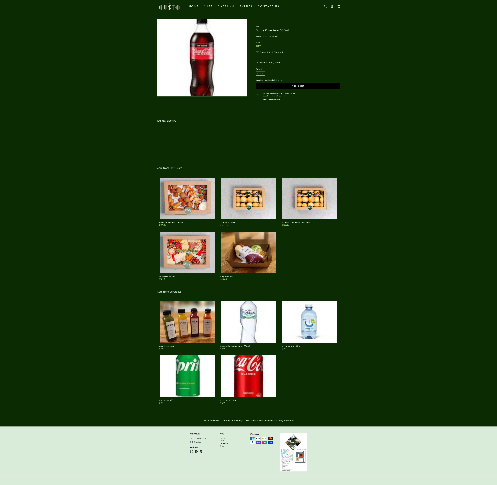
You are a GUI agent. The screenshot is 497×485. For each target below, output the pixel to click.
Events (246, 6)
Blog (222, 446)
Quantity (260, 69)
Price (258, 43)
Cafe (208, 6)
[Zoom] (202, 57)
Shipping (259, 80)
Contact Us (268, 6)
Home (194, 6)
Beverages (175, 292)
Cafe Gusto (176, 168)
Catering (226, 6)
